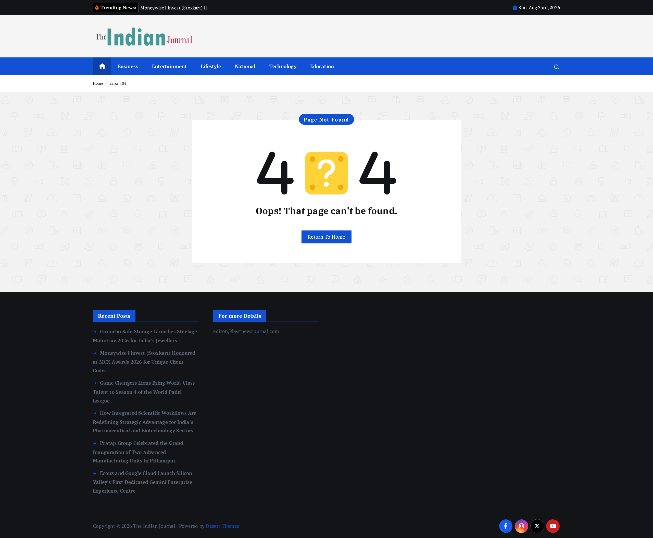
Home (98, 83)
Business (128, 66)
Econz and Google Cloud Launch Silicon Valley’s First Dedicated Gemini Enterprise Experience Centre (142, 482)
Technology (282, 66)
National (245, 66)
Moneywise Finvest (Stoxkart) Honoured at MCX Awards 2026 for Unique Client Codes (144, 362)
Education (322, 66)
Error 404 (117, 83)
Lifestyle (211, 66)
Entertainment (169, 66)
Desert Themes (222, 526)
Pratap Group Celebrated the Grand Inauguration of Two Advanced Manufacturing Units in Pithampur (138, 452)
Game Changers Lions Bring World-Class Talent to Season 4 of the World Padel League (144, 391)
